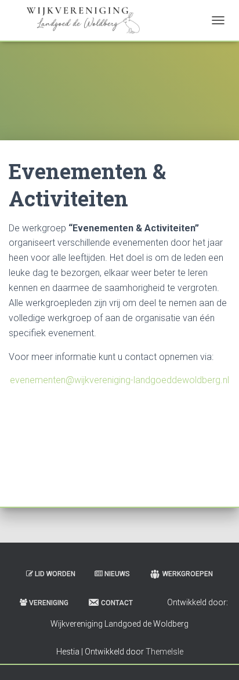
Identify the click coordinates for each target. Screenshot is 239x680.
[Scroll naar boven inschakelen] (216, 656)
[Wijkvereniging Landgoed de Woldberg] (83, 20)
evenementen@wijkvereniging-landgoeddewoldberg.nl (119, 380)
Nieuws (117, 574)
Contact (117, 603)
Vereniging (48, 603)
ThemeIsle (164, 651)
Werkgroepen (187, 574)
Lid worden (55, 574)
